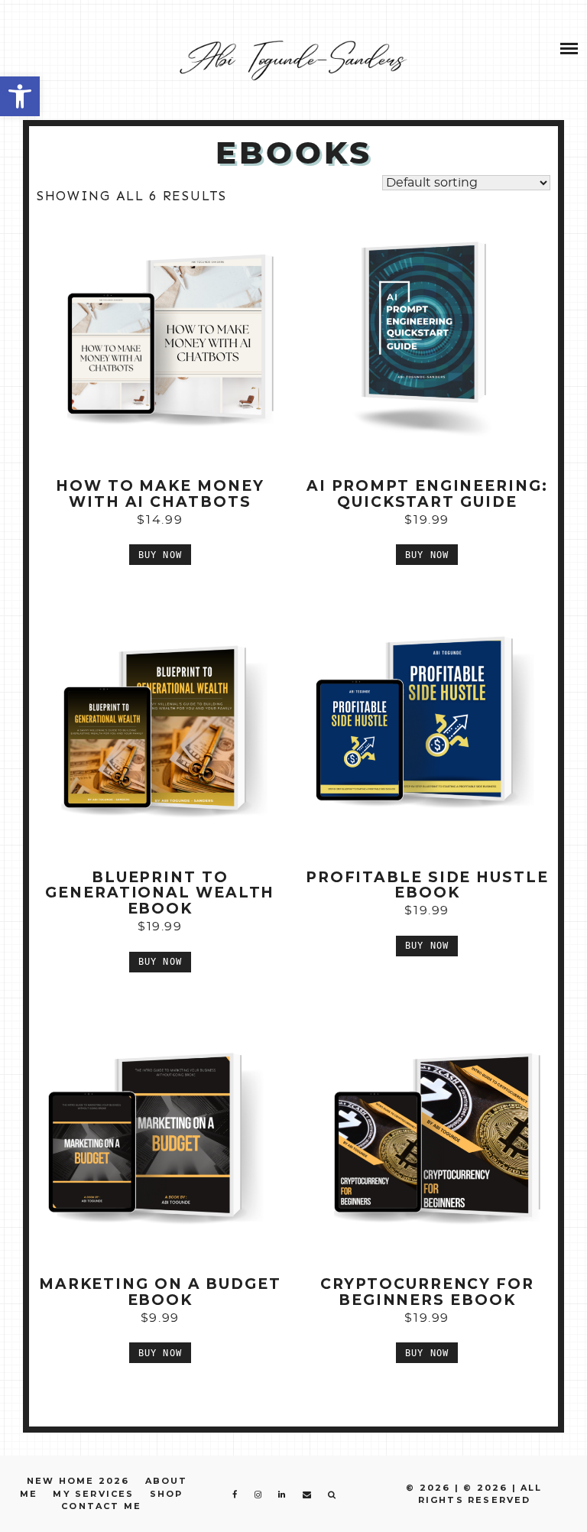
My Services (93, 1493)
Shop (166, 1493)
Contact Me (101, 1506)
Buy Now (160, 555)
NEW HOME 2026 (78, 1480)
